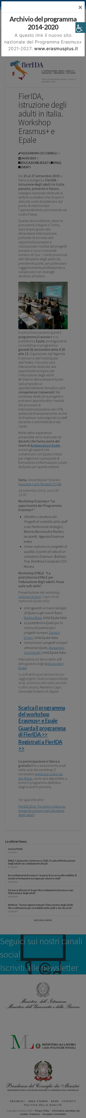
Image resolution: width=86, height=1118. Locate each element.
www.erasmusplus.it (56, 48)
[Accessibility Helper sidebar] (80, 27)
